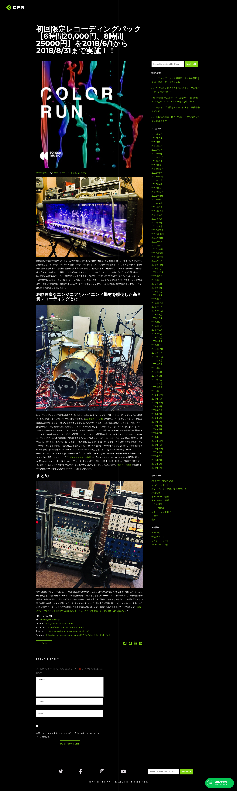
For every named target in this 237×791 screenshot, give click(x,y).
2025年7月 (157, 150)
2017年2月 (156, 387)
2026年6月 (157, 142)
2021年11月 (157, 207)
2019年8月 (156, 280)
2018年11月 (157, 307)
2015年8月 (156, 456)
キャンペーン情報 (69, 173)
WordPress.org (159, 544)
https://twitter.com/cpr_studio (59, 623)
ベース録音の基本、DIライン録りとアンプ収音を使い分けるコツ (175, 119)
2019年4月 (156, 291)
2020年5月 (157, 245)
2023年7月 (157, 180)
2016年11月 (156, 398)
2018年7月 (156, 322)
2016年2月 (156, 433)
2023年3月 (157, 188)
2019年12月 (157, 264)
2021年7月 (156, 218)
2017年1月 (156, 391)
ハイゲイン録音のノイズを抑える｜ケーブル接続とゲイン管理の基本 (175, 90)
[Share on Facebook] (125, 644)
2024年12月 (157, 157)
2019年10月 (157, 272)
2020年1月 (156, 261)
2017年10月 (157, 356)
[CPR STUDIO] (15, 8)
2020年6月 (157, 241)
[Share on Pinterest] (140, 644)
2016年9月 (156, 406)
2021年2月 (156, 226)
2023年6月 (157, 184)
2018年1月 (156, 345)
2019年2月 (156, 295)
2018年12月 (157, 303)
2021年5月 (156, 222)
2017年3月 (156, 383)
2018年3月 (156, 337)
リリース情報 (158, 508)
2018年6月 (156, 326)
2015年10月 (157, 448)
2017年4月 (156, 379)
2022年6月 (157, 203)
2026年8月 (157, 134)
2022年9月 (157, 199)
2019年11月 (157, 268)
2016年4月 (156, 425)
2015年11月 (156, 444)
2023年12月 (157, 165)
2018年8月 (157, 318)
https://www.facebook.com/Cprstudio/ (66, 627)
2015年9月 (156, 452)
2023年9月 (157, 173)
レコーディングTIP (161, 512)
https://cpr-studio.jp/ (50, 620)
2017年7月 (156, 368)
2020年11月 (157, 230)
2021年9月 (156, 215)
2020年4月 (157, 249)
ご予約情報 (81, 173)
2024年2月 (157, 161)
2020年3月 (157, 253)
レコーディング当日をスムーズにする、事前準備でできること (175, 109)
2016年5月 (156, 421)
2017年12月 (157, 349)
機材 (153, 519)
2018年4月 (156, 333)
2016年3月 (156, 429)
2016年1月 (156, 437)
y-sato (55, 173)
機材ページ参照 (124, 465)
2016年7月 (156, 414)
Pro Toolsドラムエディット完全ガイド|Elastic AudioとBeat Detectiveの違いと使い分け (174, 99)
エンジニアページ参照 (94, 419)
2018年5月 (156, 330)
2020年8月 (157, 238)
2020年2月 (157, 257)
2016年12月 (157, 395)
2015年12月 (157, 441)
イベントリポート (160, 485)
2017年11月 (157, 353)
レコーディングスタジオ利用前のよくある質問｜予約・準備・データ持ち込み (175, 80)
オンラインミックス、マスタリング (169, 489)
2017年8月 (156, 364)
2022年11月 (157, 196)
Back (44, 643)
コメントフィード (160, 540)
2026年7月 (157, 138)
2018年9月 (156, 314)
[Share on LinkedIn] (135, 644)
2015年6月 (156, 464)
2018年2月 (156, 341)
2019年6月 (156, 284)
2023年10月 (157, 169)
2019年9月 (156, 276)
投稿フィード (158, 537)
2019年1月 (156, 299)
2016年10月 (157, 402)
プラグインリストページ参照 (78, 457)
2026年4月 (157, 146)
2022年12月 (157, 192)
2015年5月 (156, 467)
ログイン (155, 533)
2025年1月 (156, 153)
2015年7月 (156, 460)
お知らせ (155, 492)
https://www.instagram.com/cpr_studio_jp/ (68, 631)
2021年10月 (157, 211)
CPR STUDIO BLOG (162, 481)
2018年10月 (157, 310)
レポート (155, 515)
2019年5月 (156, 287)
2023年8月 (157, 176)
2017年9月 (156, 360)
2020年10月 (157, 234)
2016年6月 (156, 418)
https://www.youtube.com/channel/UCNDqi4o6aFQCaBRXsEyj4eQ (78, 635)
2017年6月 (156, 372)
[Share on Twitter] (130, 644)
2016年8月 (156, 410)
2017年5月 (156, 376)
